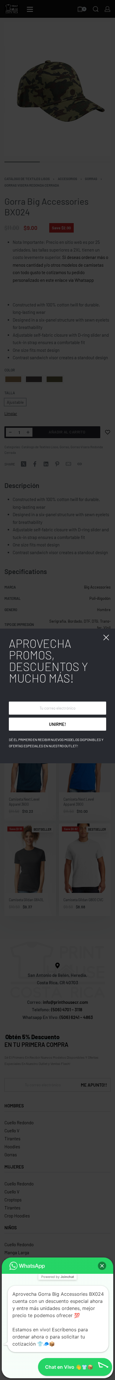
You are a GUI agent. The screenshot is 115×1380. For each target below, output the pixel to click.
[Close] (106, 637)
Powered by (57, 1277)
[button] (102, 1266)
